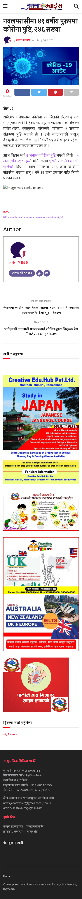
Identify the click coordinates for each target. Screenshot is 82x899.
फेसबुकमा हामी (13, 843)
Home (7, 876)
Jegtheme (8, 889)
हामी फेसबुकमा (13, 354)
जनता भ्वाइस (23, 40)
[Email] (47, 273)
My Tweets (10, 734)
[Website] (39, 273)
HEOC (6, 212)
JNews (15, 884)
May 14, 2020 (45, 40)
